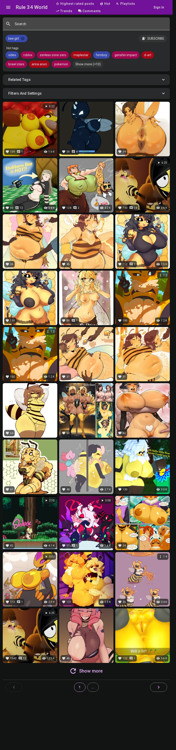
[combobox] (90, 25)
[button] (86, 79)
